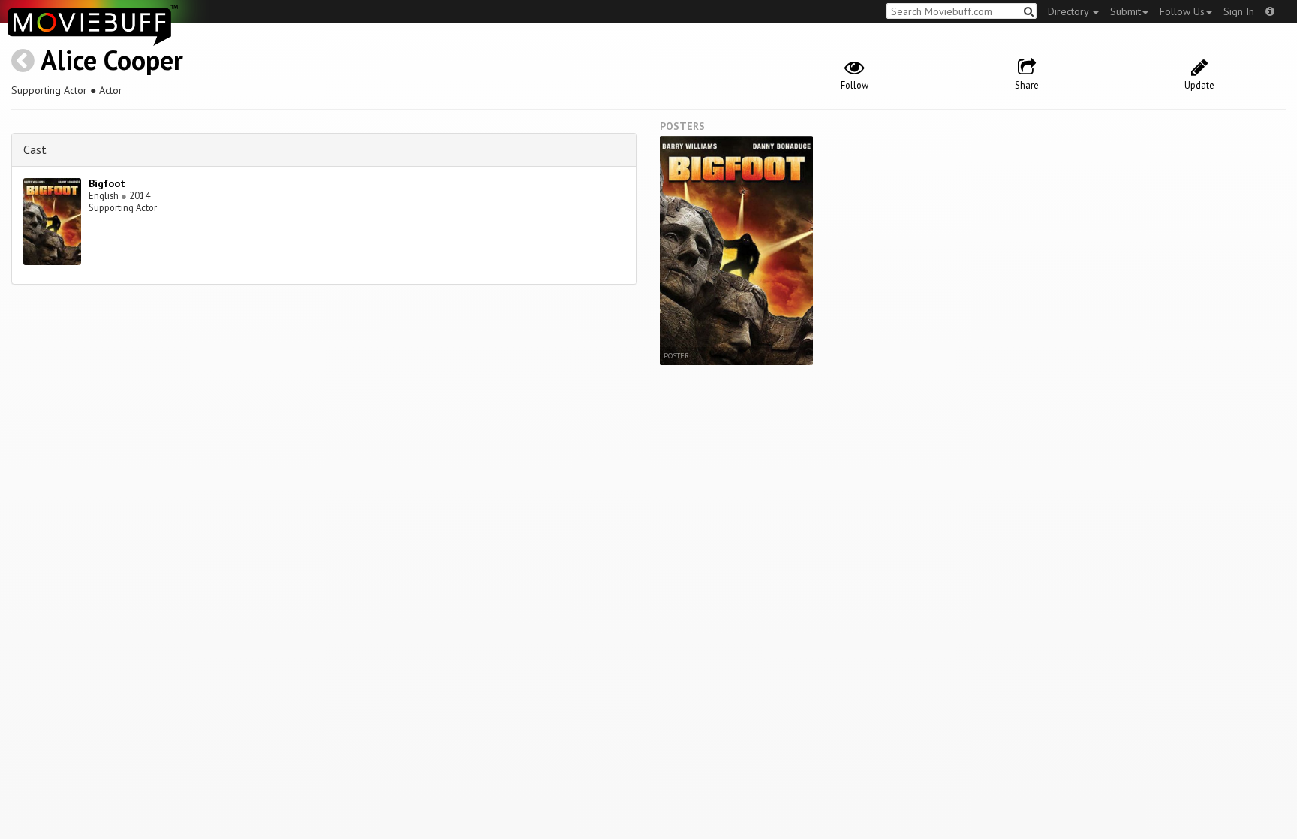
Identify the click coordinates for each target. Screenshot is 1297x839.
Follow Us (1182, 11)
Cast (35, 149)
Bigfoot (107, 183)
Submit (1125, 11)
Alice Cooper (112, 59)
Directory (1069, 11)
